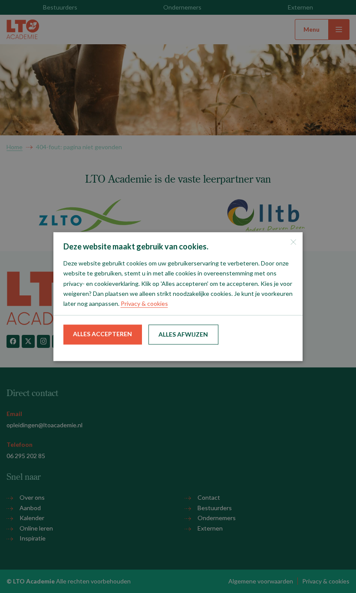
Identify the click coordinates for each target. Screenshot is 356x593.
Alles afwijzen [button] (183, 334)
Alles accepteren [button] (102, 334)
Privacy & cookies (144, 303)
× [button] (293, 242)
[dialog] (178, 296)
